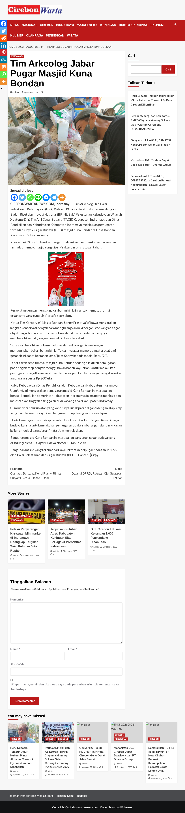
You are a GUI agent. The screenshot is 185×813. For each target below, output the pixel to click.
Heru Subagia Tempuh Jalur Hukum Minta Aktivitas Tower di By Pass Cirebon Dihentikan (152, 100)
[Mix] (3, 67)
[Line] (38, 197)
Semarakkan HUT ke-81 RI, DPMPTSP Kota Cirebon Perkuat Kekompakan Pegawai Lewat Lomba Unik (151, 182)
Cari (131, 56)
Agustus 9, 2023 (31, 92)
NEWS (14, 25)
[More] (62, 197)
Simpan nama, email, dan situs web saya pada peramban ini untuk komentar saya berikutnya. (65, 687)
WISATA (72, 35)
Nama (15, 649)
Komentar (18, 599)
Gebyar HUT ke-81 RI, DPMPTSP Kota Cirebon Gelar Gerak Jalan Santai (151, 145)
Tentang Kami (65, 795)
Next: (97, 473)
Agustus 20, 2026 (159, 778)
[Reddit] (3, 38)
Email (72, 649)
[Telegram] (54, 197)
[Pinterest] (3, 52)
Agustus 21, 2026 (124, 767)
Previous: (35, 473)
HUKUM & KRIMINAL (133, 25)
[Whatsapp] (30, 197)
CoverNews (107, 807)
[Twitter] (22, 197)
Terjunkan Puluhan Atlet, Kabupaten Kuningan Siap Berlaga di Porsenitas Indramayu (65, 537)
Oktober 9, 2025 (70, 551)
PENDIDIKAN (55, 35)
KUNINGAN (108, 25)
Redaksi (82, 795)
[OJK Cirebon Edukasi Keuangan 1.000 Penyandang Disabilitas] (106, 511)
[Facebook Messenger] (46, 197)
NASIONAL (29, 25)
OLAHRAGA (34, 35)
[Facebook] (14, 197)
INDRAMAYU (65, 25)
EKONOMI (157, 25)
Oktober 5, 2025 (110, 547)
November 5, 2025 (31, 555)
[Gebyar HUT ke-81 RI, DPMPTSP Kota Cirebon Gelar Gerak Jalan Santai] (92, 732)
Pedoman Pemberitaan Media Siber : (30, 795)
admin (16, 92)
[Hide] (1, 88)
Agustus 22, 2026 (21, 775)
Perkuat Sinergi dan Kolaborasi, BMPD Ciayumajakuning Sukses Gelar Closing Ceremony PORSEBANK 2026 (150, 122)
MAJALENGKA (87, 25)
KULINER (16, 35)
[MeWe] (3, 59)
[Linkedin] (3, 45)
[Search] (175, 24)
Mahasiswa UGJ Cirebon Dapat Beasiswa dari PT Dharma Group (151, 162)
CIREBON (46, 25)
